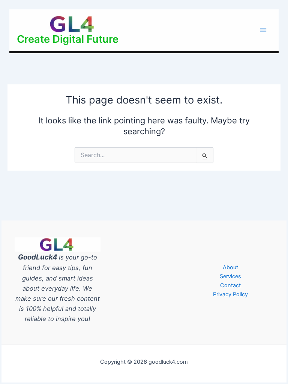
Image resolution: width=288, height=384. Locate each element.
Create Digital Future (67, 39)
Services (230, 276)
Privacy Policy (230, 294)
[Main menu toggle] (263, 30)
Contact (230, 285)
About (230, 267)
